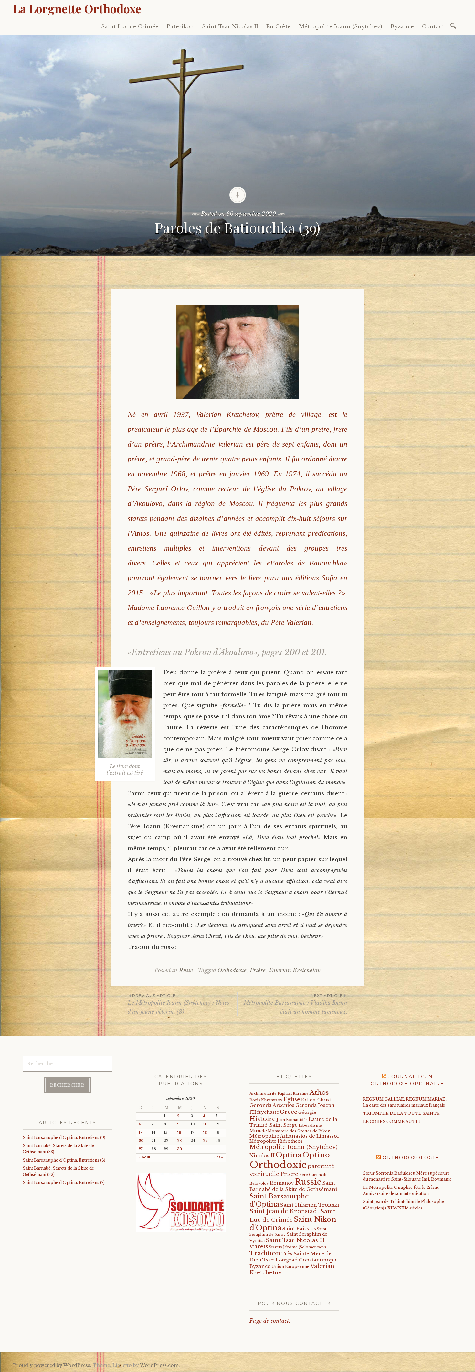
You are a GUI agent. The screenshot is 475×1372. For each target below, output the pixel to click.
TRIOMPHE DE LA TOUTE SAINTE (401, 1113)
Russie (308, 1182)
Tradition (264, 1253)
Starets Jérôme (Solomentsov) (297, 1247)
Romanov (282, 1183)
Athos (319, 1092)
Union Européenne (290, 1266)
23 (179, 1141)
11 (204, 1124)
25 (205, 1141)
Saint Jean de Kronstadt (284, 1211)
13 (140, 1133)
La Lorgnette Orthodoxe (77, 8)
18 (205, 1133)
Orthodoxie (232, 970)
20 (141, 1141)
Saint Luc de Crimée (130, 26)
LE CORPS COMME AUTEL (392, 1121)
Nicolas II (262, 1156)
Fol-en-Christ (316, 1099)
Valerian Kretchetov (295, 970)
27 (140, 1149)
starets (258, 1246)
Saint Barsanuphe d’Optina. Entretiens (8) (64, 1160)
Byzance (402, 26)
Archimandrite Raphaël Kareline (279, 1093)
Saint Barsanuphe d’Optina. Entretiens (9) (64, 1137)
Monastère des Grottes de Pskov (299, 1131)
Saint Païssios (299, 1228)
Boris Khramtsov (265, 1100)
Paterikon (180, 26)
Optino (316, 1154)
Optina (288, 1154)
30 (179, 1149)
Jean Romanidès (292, 1119)
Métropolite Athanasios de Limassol (294, 1136)
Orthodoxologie (411, 1158)
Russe (186, 970)
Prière (258, 970)
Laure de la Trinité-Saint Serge (293, 1122)
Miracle (258, 1131)
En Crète (278, 26)
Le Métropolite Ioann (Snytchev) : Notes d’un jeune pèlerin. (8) (178, 1004)
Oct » (218, 1157)
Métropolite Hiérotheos (275, 1141)
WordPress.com (159, 1365)
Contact (433, 26)
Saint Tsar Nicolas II (230, 26)
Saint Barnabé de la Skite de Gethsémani (293, 1186)
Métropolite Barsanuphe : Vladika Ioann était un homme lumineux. (295, 1004)
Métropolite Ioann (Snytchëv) (340, 26)
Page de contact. (269, 1320)
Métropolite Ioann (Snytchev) (293, 1147)
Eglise (291, 1099)
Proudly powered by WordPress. (52, 1365)
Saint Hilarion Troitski (309, 1205)
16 (179, 1133)
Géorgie (307, 1112)
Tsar (268, 1260)
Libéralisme (310, 1125)
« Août (144, 1157)
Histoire (262, 1119)
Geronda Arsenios (271, 1105)
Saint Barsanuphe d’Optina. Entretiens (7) (64, 1182)
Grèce (288, 1111)
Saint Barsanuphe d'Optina (279, 1200)
